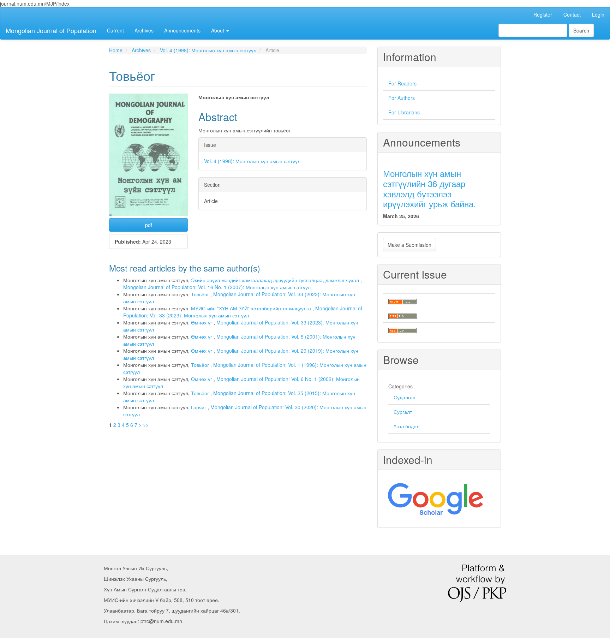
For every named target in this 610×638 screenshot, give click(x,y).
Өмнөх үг (202, 322)
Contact (572, 14)
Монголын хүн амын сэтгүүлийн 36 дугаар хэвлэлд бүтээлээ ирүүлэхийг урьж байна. (429, 188)
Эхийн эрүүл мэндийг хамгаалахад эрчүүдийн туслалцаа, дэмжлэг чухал (275, 280)
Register (542, 14)
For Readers (402, 83)
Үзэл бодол (406, 426)
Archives (144, 30)
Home (115, 50)
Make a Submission (409, 244)
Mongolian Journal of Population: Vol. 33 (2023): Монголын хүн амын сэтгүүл (242, 312)
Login (598, 14)
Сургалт (403, 411)
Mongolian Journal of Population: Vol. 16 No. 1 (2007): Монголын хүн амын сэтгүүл (217, 287)
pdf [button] (148, 224)
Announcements (182, 30)
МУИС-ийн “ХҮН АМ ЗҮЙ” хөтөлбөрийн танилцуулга (251, 308)
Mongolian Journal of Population (51, 30)
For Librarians (404, 112)
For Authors (401, 97)
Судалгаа (404, 397)
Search (581, 30)
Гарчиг (199, 407)
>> (146, 424)
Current (115, 30)
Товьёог (200, 294)
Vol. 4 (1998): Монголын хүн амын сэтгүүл (208, 50)
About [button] (218, 30)
